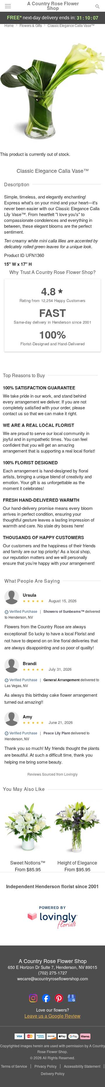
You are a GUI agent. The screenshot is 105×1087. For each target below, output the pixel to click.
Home (9, 25)
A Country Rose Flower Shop (53, 6)
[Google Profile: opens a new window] (72, 998)
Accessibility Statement (82, 1066)
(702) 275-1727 (52, 973)
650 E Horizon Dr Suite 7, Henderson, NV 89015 (52, 967)
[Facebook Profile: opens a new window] (46, 998)
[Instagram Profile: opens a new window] (33, 998)
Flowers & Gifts (31, 25)
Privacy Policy (45, 1066)
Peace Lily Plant (56, 733)
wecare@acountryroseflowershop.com (52, 978)
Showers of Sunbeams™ (63, 611)
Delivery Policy (52, 1073)
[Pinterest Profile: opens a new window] (59, 998)
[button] (92, 1074)
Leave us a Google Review (52, 1016)
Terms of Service (14, 1066)
